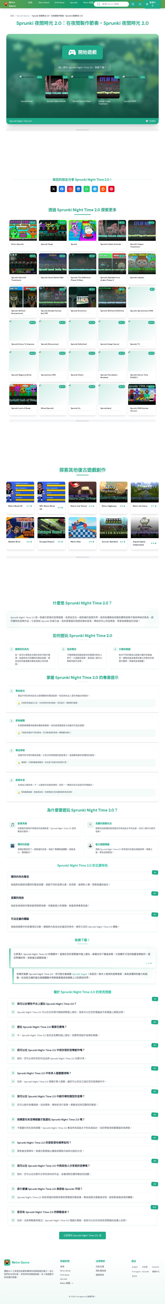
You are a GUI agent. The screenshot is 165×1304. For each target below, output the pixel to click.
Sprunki (73, 2)
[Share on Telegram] (95, 189)
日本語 (144, 1267)
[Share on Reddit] (103, 189)
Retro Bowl (44, 2)
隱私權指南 (101, 1270)
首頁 (30, 2)
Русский (145, 1271)
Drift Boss (59, 2)
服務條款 (100, 1274)
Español (155, 1267)
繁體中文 (155, 1271)
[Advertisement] (82, 149)
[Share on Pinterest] (111, 189)
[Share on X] (54, 189)
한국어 (134, 1276)
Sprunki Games (23, 16)
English (135, 1267)
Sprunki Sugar (79, 974)
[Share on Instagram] (70, 189)
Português (136, 1271)
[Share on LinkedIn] (78, 189)
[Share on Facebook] (62, 189)
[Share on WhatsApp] (87, 189)
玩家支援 (100, 1266)
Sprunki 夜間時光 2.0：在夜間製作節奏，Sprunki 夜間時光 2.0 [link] (57, 16)
